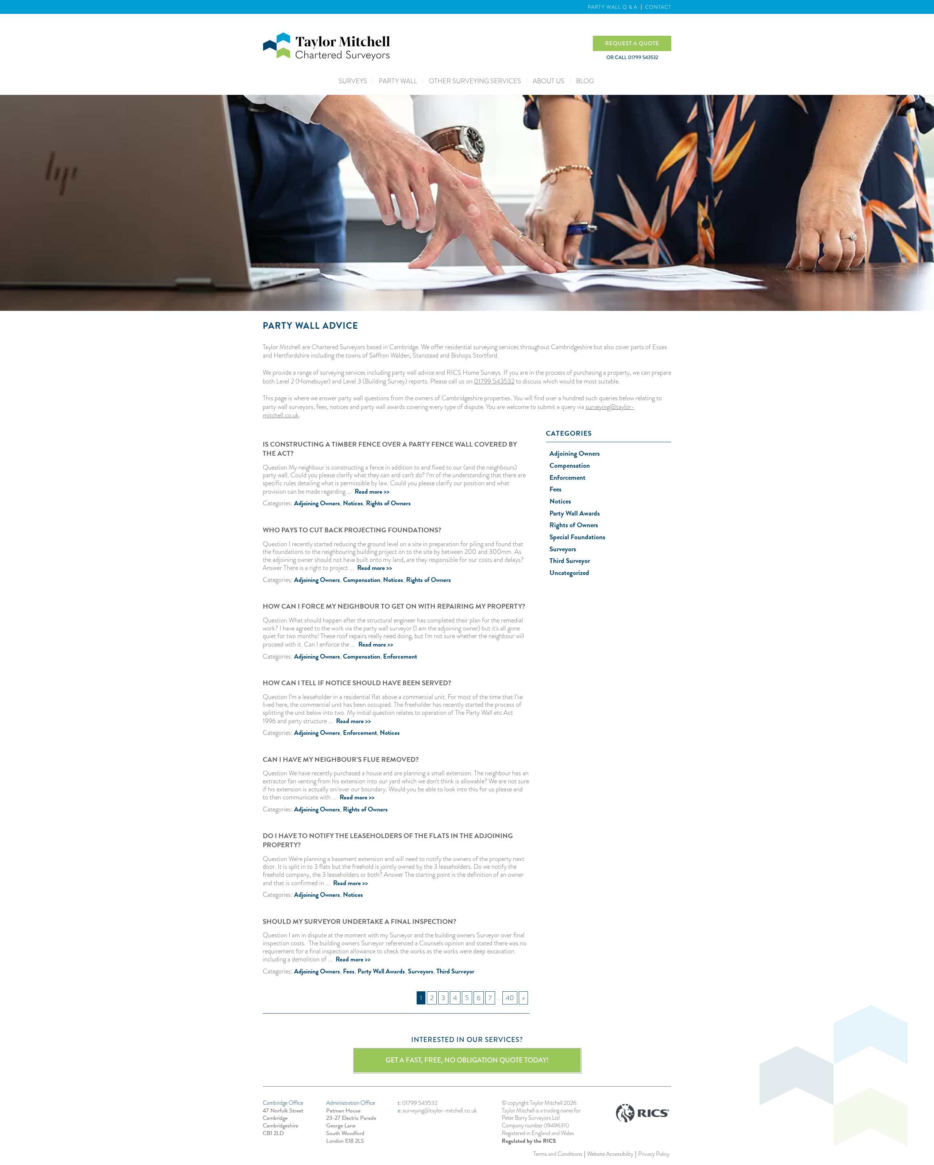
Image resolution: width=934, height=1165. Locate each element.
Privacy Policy (653, 1154)
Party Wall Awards (381, 971)
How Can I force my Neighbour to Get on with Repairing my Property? (394, 606)
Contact (658, 7)
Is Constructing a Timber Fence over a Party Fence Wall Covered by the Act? (390, 449)
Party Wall (398, 81)
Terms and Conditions (557, 1154)
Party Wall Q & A (612, 7)
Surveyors (420, 971)
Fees (349, 971)
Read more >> (372, 491)
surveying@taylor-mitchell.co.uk (440, 1110)
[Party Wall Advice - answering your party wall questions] (428, 46)
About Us (548, 81)
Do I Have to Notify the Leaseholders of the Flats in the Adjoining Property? (388, 840)
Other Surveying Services (475, 81)
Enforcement (400, 656)
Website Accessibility (610, 1154)
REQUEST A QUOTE (632, 43)
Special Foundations (577, 537)
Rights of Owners (388, 503)
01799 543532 (494, 381)
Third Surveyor (455, 971)
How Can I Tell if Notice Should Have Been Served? (357, 683)
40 (510, 998)
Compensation (361, 580)
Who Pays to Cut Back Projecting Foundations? (352, 530)
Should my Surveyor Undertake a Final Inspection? (359, 921)
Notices (353, 503)
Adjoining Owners (317, 503)
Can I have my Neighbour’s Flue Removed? (341, 759)
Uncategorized (569, 572)
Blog (585, 81)
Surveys (353, 81)
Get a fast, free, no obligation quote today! (467, 1060)
